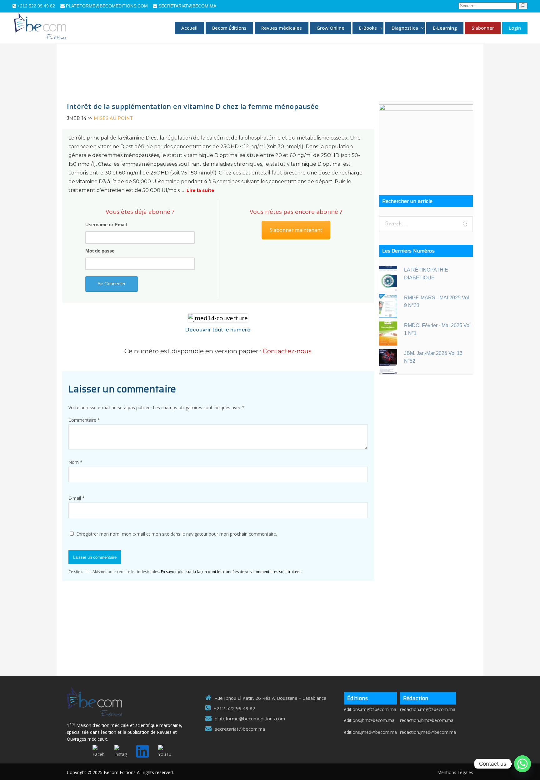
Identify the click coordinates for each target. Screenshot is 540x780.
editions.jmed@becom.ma (370, 732)
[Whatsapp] (522, 763)
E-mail (76, 498)
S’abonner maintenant (296, 230)
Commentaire (84, 420)
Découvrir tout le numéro (218, 330)
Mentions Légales (455, 772)
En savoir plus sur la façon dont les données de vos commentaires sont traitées (231, 571)
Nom (75, 462)
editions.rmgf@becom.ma (370, 709)
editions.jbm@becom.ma (369, 720)
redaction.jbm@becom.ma (426, 720)
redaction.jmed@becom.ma (428, 732)
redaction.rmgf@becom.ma (427, 709)
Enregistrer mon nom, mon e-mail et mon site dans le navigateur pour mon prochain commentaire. (176, 534)
